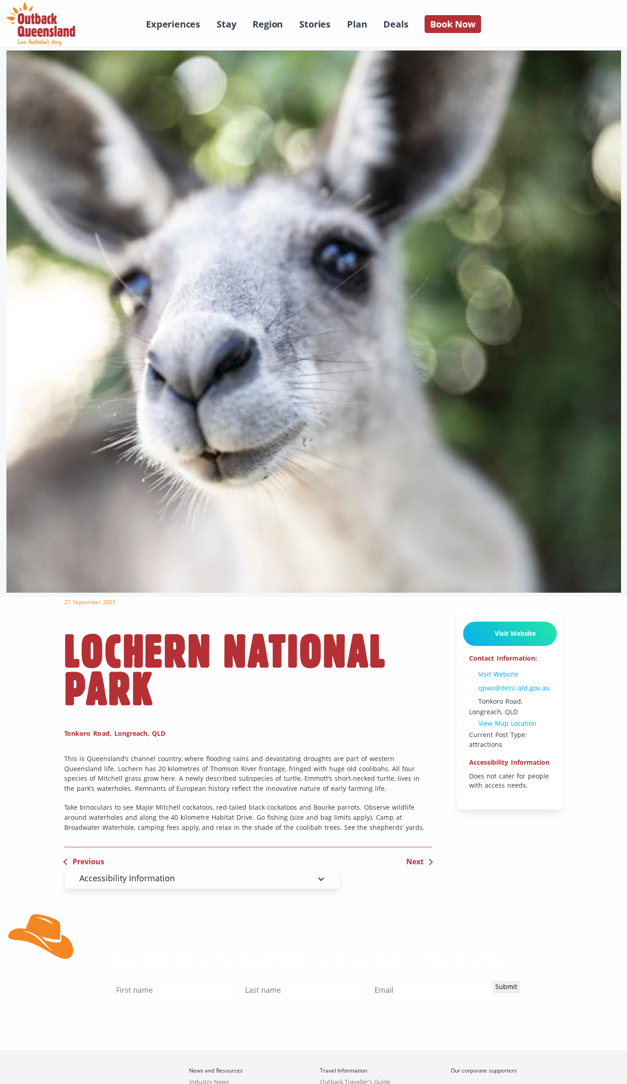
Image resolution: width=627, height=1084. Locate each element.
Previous (88, 861)
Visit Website (513, 633)
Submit (506, 986)
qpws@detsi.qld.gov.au (513, 688)
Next (415, 861)
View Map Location (506, 723)
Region (267, 24)
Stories (314, 24)
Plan (357, 24)
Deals (395, 24)
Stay (226, 24)
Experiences (173, 24)
